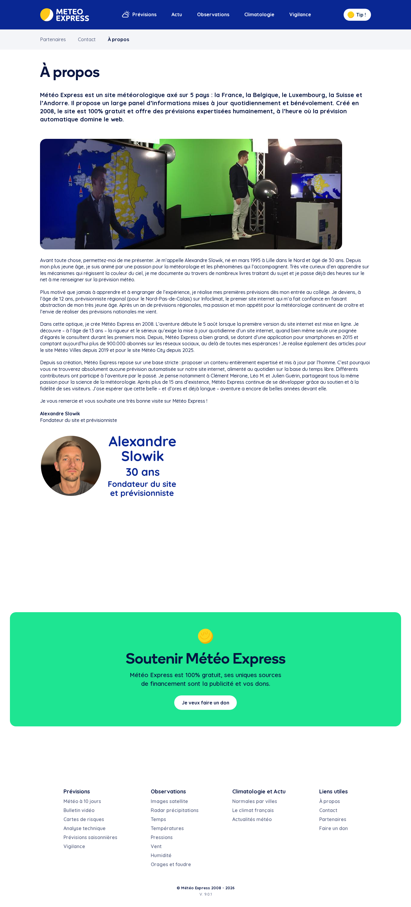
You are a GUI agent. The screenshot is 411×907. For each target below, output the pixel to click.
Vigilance (300, 14)
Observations (213, 14)
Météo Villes (67, 350)
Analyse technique (84, 828)
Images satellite (169, 801)
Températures (167, 828)
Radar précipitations (175, 810)
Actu (177, 14)
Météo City (153, 350)
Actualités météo (252, 819)
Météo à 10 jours (82, 801)
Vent (156, 846)
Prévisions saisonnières (90, 837)
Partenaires (53, 39)
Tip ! (361, 15)
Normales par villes (254, 801)
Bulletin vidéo (78, 810)
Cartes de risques (83, 819)
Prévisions (144, 14)
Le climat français (253, 810)
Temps (158, 819)
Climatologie (259, 14)
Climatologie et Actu (259, 791)
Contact (87, 39)
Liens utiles (333, 791)
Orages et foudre (171, 864)
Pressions (162, 837)
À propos (118, 39)
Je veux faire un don (205, 703)
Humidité (161, 855)
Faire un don (333, 828)
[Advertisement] (205, 555)
